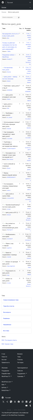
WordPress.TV (7, 376)
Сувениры (21, 376)
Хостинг (4, 359)
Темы (19, 357)
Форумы (4, 7)
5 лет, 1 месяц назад (28, 35)
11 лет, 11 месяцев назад (28, 96)
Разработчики (6, 373)
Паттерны (20, 362)
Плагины (20, 359)
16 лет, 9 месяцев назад (28, 263)
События (20, 371)
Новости (4, 357)
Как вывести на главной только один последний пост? (9, 155)
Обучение (5, 368)
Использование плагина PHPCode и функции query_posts (10, 124)
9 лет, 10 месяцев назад (28, 69)
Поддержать (22, 373)
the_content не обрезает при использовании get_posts (10, 225)
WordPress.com (7, 382)
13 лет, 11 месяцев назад (28, 154)
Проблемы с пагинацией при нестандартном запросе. (10, 144)
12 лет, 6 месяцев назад (28, 114)
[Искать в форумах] (18, 17)
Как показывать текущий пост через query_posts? (8, 134)
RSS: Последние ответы (9, 340)
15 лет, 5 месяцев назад (28, 214)
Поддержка (5, 371)
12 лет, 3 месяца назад (28, 105)
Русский (7, 397)
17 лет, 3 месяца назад (28, 280)
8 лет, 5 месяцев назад (28, 56)
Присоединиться (22, 368)
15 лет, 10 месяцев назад (28, 236)
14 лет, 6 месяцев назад (28, 195)
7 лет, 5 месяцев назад (28, 44)
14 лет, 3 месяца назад (28, 185)
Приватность (6, 362)
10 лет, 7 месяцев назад (28, 78)
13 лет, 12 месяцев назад (28, 165)
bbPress (5, 387)
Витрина (19, 354)
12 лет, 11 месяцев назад (28, 123)
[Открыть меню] (30, 2)
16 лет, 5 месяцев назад (28, 245)
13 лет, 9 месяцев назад (28, 143)
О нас (3, 354)
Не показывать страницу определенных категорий (10, 186)
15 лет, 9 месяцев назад (28, 225)
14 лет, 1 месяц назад (28, 174)
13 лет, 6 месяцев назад (28, 133)
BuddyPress (6, 390)
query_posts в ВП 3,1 (12, 212)
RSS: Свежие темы (7, 344)
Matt (4, 384)
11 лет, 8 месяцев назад (28, 87)
